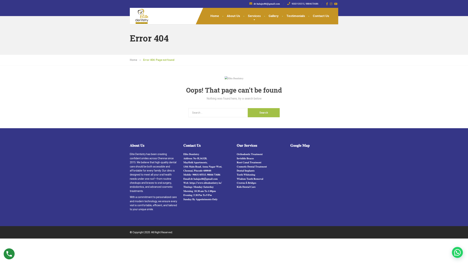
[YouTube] (336, 3)
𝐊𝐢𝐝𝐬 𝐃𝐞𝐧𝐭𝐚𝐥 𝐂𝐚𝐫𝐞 (246, 186)
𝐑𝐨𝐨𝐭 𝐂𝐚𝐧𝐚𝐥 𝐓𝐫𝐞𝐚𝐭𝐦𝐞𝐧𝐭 (249, 162)
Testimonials (295, 16)
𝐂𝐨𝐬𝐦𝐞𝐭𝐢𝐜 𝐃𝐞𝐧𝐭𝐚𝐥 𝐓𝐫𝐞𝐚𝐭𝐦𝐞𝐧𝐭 (252, 166)
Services (254, 16)
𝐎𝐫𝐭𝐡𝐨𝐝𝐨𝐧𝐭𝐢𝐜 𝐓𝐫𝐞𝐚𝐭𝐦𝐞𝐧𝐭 (250, 154)
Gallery (274, 16)
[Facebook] (327, 3)
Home (214, 16)
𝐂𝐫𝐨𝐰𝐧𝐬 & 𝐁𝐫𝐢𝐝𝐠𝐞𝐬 (246, 182)
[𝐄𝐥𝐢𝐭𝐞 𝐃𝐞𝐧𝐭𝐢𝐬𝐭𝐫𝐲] (139, 16)
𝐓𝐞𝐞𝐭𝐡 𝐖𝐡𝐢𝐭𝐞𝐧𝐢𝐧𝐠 (246, 174)
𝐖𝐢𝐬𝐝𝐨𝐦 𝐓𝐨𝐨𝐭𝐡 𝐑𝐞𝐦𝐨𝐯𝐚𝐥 (250, 178)
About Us (233, 16)
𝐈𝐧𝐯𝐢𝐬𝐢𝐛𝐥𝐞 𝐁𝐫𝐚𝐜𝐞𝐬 (245, 158)
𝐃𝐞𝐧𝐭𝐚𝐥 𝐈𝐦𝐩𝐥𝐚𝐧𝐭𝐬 (245, 170)
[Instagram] (331, 3)
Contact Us (321, 16)
